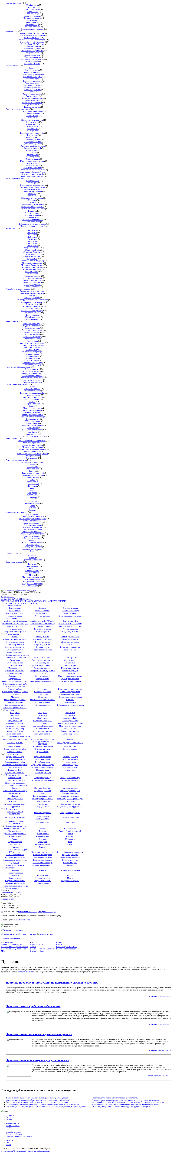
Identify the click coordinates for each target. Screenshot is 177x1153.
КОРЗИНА (24, 601)
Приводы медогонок (32, 285)
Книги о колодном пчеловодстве (32, 519)
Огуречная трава (32, 495)
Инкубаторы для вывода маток (32, 187)
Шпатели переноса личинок (32, 226)
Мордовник (32, 493)
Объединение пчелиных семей (32, 170)
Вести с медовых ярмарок (66, 947)
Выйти (8, 1145)
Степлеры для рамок (32, 100)
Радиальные (32, 259)
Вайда (32, 464)
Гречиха (32, 471)
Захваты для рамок (32, 298)
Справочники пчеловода (32, 532)
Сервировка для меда (32, 371)
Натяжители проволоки (32, 103)
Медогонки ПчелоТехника (32, 267)
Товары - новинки (12, 888)
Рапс (32, 499)
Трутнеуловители (32, 222)
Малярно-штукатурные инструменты (32, 454)
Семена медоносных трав (16, 460)
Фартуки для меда (32, 27)
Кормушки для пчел (32, 395)
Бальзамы (32, 564)
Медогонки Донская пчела (32, 265)
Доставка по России (14, 1134)
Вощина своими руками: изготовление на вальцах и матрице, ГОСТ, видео (37, 1098)
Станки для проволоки (32, 72)
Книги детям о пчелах (32, 547)
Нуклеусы (32, 202)
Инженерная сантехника (32, 447)
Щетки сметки (32, 319)
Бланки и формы (32, 545)
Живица (32, 568)
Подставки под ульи (32, 55)
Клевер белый (32, 482)
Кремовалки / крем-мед (32, 363)
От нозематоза (32, 122)
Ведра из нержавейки (32, 326)
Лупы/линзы (32, 196)
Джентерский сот (32, 181)
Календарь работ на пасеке (33, 516)
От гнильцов (32, 118)
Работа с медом (12, 321)
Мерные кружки (32, 354)
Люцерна (32, 490)
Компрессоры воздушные (32, 425)
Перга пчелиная (36, 944)
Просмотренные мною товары (16, 886)
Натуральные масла (32, 579)
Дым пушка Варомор (32, 168)
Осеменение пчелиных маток (32, 209)
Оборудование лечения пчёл (31, 176)
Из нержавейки (31, 272)
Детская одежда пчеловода (32, 29)
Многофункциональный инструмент (32, 300)
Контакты (10, 1115)
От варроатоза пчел (32, 113)
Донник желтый (32, 477)
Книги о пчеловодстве (32, 536)
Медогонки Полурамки (32, 252)
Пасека (59, 942)
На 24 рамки (32, 246)
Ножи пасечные (32, 304)
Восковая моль (32, 566)
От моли (32, 152)
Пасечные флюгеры (32, 389)
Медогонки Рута (32, 250)
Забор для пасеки (33, 434)
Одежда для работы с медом (32, 345)
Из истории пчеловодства (66, 949)
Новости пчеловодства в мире (13, 949)
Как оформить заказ (14, 1123)
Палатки (32, 406)
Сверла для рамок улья (32, 87)
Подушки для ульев (32, 64)
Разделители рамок (32, 107)
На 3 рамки (32, 233)
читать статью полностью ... (159, 996)
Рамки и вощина (12, 66)
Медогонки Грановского (32, 263)
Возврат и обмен (13, 1126)
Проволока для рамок (32, 81)
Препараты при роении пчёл (32, 133)
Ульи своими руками (32, 48)
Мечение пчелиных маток (32, 198)
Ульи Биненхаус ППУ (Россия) (32, 35)
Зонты (32, 386)
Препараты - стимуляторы (32, 120)
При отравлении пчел (33, 142)
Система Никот (32, 217)
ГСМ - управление (32, 421)
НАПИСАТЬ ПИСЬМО (56, 601)
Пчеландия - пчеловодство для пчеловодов (37, 912)
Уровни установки (32, 57)
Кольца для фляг (32, 356)
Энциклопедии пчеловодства (32, 534)
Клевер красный (32, 484)
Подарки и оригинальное (32, 549)
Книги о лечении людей (32, 542)
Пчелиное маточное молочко (42, 949)
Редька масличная (32, 503)
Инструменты (11, 438)
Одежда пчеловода (13, 3)
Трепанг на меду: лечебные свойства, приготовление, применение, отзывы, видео (40, 1102)
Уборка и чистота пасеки (31, 430)
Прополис (16, 938)
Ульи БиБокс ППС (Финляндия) (32, 40)
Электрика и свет (32, 456)
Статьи (9, 1142)
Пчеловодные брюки (32, 18)
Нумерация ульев (32, 53)
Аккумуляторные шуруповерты (32, 436)
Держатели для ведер (32, 365)
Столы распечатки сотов (32, 330)
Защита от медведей (32, 148)
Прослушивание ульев (32, 408)
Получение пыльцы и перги (32, 378)
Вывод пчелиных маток (15, 178)
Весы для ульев (32, 61)
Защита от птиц (32, 165)
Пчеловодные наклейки (32, 529)
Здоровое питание (32, 573)
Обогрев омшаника (32, 404)
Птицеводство (12, 553)
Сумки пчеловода (32, 22)
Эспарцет (32, 510)
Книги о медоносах (32, 538)
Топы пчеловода (32, 25)
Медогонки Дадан (31, 248)
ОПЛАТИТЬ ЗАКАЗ (37, 601)
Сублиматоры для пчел (32, 144)
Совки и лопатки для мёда (32, 311)
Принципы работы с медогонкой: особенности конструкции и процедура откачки (125, 1104)
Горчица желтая (32, 469)
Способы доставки (13, 1132)
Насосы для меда (32, 350)
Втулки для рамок (32, 83)
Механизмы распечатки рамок (32, 343)
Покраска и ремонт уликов (32, 59)
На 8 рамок (32, 239)
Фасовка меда (32, 341)
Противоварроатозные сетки (32, 161)
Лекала (32, 92)
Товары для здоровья (14, 562)
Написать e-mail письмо (10, 892)
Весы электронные (32, 332)
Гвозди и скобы (32, 96)
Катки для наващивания (32, 98)
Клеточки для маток (32, 189)
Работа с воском (31, 369)
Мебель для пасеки (32, 412)
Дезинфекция (32, 135)
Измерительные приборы (32, 352)
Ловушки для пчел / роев (32, 397)
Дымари (32, 295)
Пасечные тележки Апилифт (32, 393)
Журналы (32, 540)
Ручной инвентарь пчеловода (18, 289)
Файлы (32, 551)
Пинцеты (32, 211)
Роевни (32, 402)
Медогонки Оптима (32, 276)
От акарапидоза (32, 126)
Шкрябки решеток (32, 317)
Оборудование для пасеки (16, 384)
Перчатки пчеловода (32, 16)
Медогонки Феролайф (32, 269)
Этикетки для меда (32, 334)
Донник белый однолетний (32, 475)
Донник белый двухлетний (32, 473)
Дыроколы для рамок (32, 85)
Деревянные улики (32, 46)
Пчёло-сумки (32, 360)
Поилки (32, 558)
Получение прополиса (32, 380)
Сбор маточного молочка (32, 376)
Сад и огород (31, 458)
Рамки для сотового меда (32, 373)
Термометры (32, 428)
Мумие (32, 575)
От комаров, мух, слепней (32, 174)
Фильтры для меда (32, 328)
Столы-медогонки (32, 287)
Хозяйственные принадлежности (32, 449)
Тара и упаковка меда (31, 324)
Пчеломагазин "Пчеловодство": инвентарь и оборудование (25, 1151)
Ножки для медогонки (32, 282)
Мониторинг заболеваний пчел (32, 172)
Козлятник (32, 486)
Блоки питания (32, 423)
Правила (9, 1117)
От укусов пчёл (32, 163)
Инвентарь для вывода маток (32, 185)
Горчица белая (32, 467)
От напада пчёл (32, 157)
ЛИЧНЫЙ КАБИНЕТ (10, 601)
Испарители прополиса (32, 382)
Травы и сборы (31, 586)
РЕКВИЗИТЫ (35, 603)
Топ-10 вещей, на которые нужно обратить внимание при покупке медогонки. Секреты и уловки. (46, 1106)
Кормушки (32, 555)
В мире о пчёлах (37, 951)
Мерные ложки (32, 358)
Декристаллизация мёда (32, 337)
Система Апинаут (32, 215)
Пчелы (59, 944)
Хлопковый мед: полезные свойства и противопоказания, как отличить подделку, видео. (42, 1104)
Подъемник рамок (32, 105)
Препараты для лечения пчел (18, 109)
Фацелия (32, 508)
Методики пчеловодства (32, 527)
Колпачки (32, 194)
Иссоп (32, 480)
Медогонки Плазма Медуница (32, 261)
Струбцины (32, 432)
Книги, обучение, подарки (17, 512)
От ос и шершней (32, 159)
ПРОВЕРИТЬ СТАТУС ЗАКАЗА (14, 603)
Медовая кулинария (32, 525)
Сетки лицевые (32, 20)
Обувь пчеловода (32, 14)
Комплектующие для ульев (32, 51)
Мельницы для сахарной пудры (33, 417)
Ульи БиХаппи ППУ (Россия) (32, 42)
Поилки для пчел (32, 399)
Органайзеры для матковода (32, 204)
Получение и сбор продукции (18, 367)
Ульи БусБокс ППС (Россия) (32, 44)
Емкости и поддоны (32, 347)
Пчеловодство (7, 942)
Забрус (33, 947)
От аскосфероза (32, 116)
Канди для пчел (32, 137)
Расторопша (32, 501)
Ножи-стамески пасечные (32, 306)
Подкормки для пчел (32, 139)
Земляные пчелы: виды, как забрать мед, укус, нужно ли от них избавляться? (37, 1100)
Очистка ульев (32, 308)
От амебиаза (32, 129)
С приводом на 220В (32, 256)
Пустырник (32, 497)
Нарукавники (32, 12)
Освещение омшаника (32, 410)
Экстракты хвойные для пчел (32, 146)
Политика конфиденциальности (19, 1136)
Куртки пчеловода (32, 9)
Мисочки (32, 200)
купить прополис (26, 972)
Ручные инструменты (31, 443)
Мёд (3, 951)
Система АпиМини (33, 213)
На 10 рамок (32, 241)
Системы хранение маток (32, 220)
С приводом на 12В (32, 254)
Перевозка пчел (32, 419)
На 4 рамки (32, 235)
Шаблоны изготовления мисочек (32, 224)
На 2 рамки (32, 230)
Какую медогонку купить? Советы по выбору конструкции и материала (121, 1106)
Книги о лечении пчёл (32, 521)
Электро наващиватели (32, 94)
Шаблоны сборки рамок (32, 77)
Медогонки (10, 228)
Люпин (33, 488)
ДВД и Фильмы (32, 514)
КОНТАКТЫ (26, 599)
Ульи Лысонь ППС (31, 38)
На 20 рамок (32, 243)
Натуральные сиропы (32, 581)
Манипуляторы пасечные (32, 415)
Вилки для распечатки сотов (32, 293)
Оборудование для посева (32, 462)
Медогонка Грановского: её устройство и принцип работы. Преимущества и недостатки (128, 1102)
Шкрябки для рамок (32, 90)
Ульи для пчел (11, 31)
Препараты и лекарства (32, 560)
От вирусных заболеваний (32, 111)
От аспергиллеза (32, 131)
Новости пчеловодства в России (14, 947)
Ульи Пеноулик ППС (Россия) (32, 33)
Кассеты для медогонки (32, 278)
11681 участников (22, 920)
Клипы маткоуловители (32, 191)
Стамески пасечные (32, 313)
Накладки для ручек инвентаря (32, 302)
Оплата (9, 1119)
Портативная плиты (32, 391)
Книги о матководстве (32, 523)
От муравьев (32, 155)
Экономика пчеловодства (11, 944)
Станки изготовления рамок (32, 74)
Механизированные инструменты (32, 441)
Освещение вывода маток (32, 207)
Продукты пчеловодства (32, 584)
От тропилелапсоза (32, 124)
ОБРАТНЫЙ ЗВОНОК (10, 599)
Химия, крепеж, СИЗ (32, 451)
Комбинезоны (32, 5)
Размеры (9, 1140)
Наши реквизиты (8, 899)
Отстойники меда (32, 339)
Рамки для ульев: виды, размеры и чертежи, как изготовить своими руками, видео (125, 1100)
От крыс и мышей (32, 150)
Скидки (9, 1128)
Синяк (32, 506)
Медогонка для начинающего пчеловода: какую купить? (115, 1098)
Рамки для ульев (32, 70)
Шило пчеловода (32, 315)
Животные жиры (32, 571)
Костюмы (32, 7)
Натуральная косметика (32, 577)
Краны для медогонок (32, 280)
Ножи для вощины (32, 79)
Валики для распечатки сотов (32, 291)
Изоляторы (32, 183)
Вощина (32, 68)
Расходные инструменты (32, 445)
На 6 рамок (32, 237)
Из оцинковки (32, 274)
